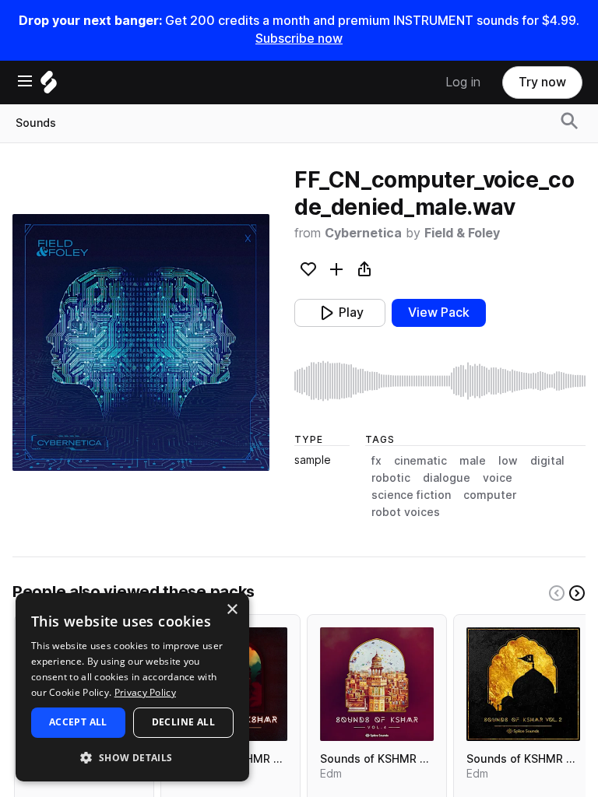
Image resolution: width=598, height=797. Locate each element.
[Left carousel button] (557, 593)
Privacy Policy (145, 692)
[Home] (48, 86)
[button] (132, 757)
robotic (390, 478)
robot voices (405, 512)
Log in (462, 82)
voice (497, 478)
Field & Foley (462, 233)
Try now (542, 82)
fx (376, 461)
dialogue (446, 478)
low (508, 461)
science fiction (411, 495)
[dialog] (132, 687)
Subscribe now (299, 38)
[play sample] (440, 381)
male (472, 461)
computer (489, 495)
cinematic (420, 461)
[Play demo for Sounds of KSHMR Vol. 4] (376, 684)
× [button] (231, 610)
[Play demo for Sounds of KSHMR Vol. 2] (523, 684)
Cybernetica (363, 233)
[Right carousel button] (577, 593)
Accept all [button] (78, 722)
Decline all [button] (183, 722)
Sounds (36, 123)
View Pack (439, 312)
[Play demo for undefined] (141, 342)
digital (547, 461)
